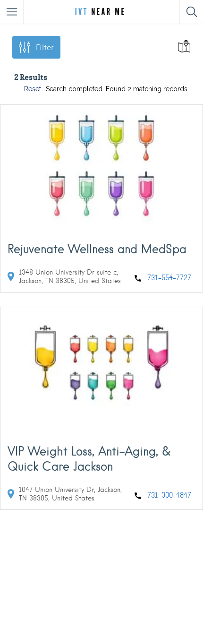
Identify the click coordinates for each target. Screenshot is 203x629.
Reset (32, 89)
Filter (45, 47)
